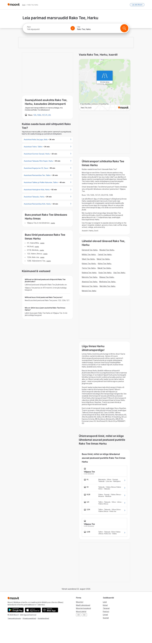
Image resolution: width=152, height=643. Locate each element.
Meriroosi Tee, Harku (90, 286)
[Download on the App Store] (33, 610)
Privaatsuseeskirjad (29, 618)
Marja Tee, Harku (103, 259)
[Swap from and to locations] (73, 28)
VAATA (53, 223)
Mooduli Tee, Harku (107, 250)
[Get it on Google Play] (16, 610)
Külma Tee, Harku (104, 264)
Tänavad (106, 608)
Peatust (106, 611)
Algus (29, 27)
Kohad (105, 605)
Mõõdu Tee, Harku (89, 254)
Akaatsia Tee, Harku (89, 282)
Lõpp (78, 27)
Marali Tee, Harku (104, 268)
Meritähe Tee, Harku (107, 286)
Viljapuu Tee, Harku (106, 277)
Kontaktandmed (43, 618)
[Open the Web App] (50, 610)
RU (84, 615)
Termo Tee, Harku (89, 268)
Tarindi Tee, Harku (105, 254)
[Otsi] (124, 28)
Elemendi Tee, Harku (89, 250)
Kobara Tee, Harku (89, 264)
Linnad (105, 615)
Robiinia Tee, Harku (89, 273)
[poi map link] (105, 85)
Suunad (106, 618)
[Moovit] (14, 4)
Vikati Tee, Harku (88, 259)
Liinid (105, 602)
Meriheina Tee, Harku (107, 282)
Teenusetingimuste (14, 618)
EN (79, 615)
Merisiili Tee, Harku (89, 291)
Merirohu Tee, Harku (89, 277)
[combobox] (48, 29)
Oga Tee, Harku (119, 273)
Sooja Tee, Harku (104, 273)
